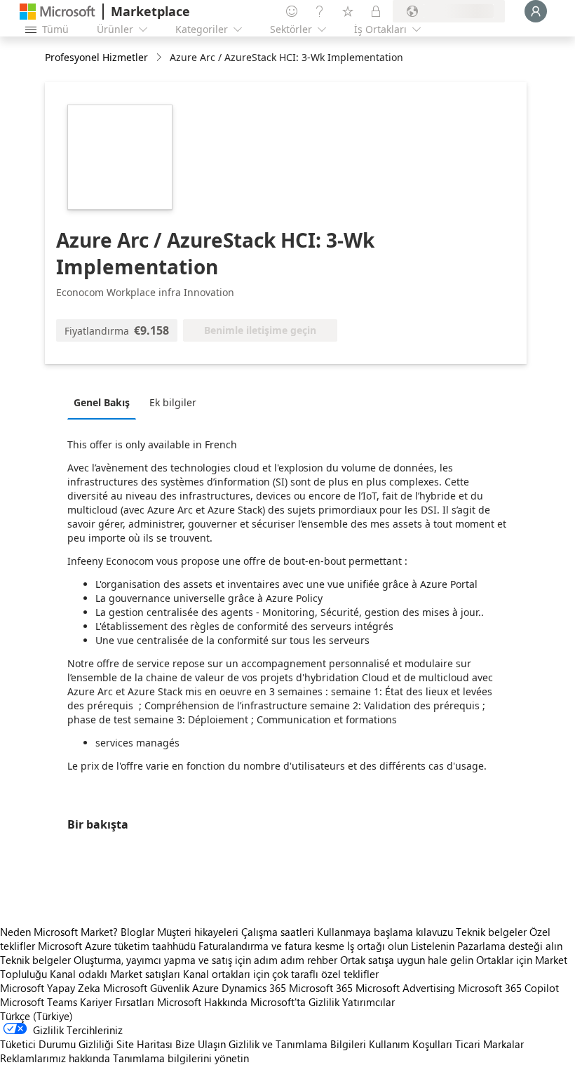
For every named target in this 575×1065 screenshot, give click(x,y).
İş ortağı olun (377, 946)
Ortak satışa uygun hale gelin (406, 960)
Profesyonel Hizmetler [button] (96, 57)
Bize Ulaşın (200, 1044)
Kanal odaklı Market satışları (115, 974)
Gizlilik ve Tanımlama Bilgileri (297, 1044)
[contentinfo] (160, 58)
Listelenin (432, 946)
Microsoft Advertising (405, 988)
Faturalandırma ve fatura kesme (271, 946)
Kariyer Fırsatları (117, 1002)
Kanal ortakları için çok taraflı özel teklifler (281, 974)
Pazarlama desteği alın (509, 946)
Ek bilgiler (172, 402)
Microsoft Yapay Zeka (50, 988)
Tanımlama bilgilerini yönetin (181, 1058)
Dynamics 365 (254, 988)
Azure (205, 988)
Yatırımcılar (368, 1002)
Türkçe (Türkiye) (36, 1016)
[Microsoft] (57, 12)
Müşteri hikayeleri (197, 932)
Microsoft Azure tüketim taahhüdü (118, 946)
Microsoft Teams (38, 1002)
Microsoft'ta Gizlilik (294, 1002)
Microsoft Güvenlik (146, 988)
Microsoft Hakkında (202, 1002)
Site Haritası (144, 1044)
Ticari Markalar (489, 1044)
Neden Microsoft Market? (59, 932)
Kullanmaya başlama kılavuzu (385, 932)
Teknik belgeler (491, 932)
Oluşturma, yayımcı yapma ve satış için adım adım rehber (205, 960)
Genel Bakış (102, 402)
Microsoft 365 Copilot (508, 988)
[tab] (105, 402)
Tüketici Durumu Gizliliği (57, 1044)
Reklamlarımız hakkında (55, 1058)
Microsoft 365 (321, 988)
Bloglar (137, 932)
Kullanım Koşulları (410, 1044)
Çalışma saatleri (277, 932)
